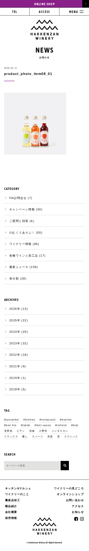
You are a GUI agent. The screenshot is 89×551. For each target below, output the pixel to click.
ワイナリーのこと (17, 494)
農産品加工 (12, 500)
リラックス (11, 436)
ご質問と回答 (18, 221)
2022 (13, 354)
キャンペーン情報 (22, 209)
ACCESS (44, 12)
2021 (13, 366)
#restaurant (47, 419)
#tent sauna (43, 425)
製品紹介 (11, 506)
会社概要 (11, 512)
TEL (14, 12)
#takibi (25, 425)
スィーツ (37, 436)
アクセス (78, 506)
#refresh (61, 425)
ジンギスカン (60, 430)
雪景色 (8, 430)
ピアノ (21, 430)
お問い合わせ (75, 500)
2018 (13, 389)
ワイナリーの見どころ (69, 488)
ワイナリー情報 (20, 244)
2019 (13, 378)
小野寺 (43, 430)
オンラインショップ (70, 494)
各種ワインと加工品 (23, 255)
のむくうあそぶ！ (22, 232)
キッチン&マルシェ (18, 488)
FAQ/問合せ (18, 198)
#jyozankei (11, 419)
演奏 (32, 430)
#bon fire (10, 425)
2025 (13, 320)
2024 (13, 331)
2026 (13, 308)
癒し (25, 436)
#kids (75, 425)
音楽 (50, 436)
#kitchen (29, 419)
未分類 (14, 278)
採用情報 (11, 518)
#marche (66, 419)
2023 (13, 343)
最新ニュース (18, 267)
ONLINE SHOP (44, 4)
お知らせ (78, 512)
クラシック (71, 436)
